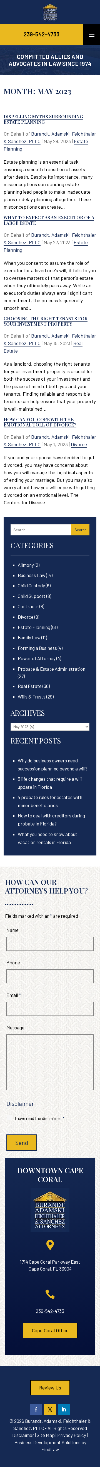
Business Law (31, 575)
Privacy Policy (71, 1435)
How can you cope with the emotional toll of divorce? (40, 422)
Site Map (46, 1435)
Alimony (26, 565)
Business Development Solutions (47, 1442)
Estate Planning (34, 627)
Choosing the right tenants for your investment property (46, 321)
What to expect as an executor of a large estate (49, 220)
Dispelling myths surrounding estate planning (43, 119)
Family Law (29, 637)
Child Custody (31, 585)
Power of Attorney (37, 658)
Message (15, 1027)
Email (13, 995)
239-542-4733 (41, 34)
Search (80, 529)
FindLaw (50, 1449)
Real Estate (30, 686)
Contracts (28, 606)
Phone (13, 962)
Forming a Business (37, 648)
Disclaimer (20, 1103)
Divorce (79, 444)
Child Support (32, 596)
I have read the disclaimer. (39, 1118)
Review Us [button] (50, 1387)
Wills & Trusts (32, 696)
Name (12, 930)
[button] (91, 34)
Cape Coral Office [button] (50, 1330)
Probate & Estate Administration (51, 669)
